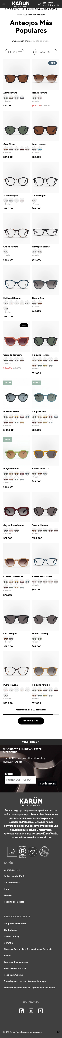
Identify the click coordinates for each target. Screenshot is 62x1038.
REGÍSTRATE (48, 783)
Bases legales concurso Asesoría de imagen (25, 981)
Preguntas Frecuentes (15, 923)
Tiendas (8, 895)
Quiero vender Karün (14, 876)
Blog (6, 889)
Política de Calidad (13, 975)
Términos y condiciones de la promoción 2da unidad (29, 987)
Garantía (8, 942)
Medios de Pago (12, 936)
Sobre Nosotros (12, 870)
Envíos (7, 955)
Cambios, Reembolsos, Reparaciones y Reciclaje (28, 949)
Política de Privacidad (15, 968)
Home (19, 15)
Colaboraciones (12, 882)
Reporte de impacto (14, 901)
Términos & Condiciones (16, 962)
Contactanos (10, 930)
